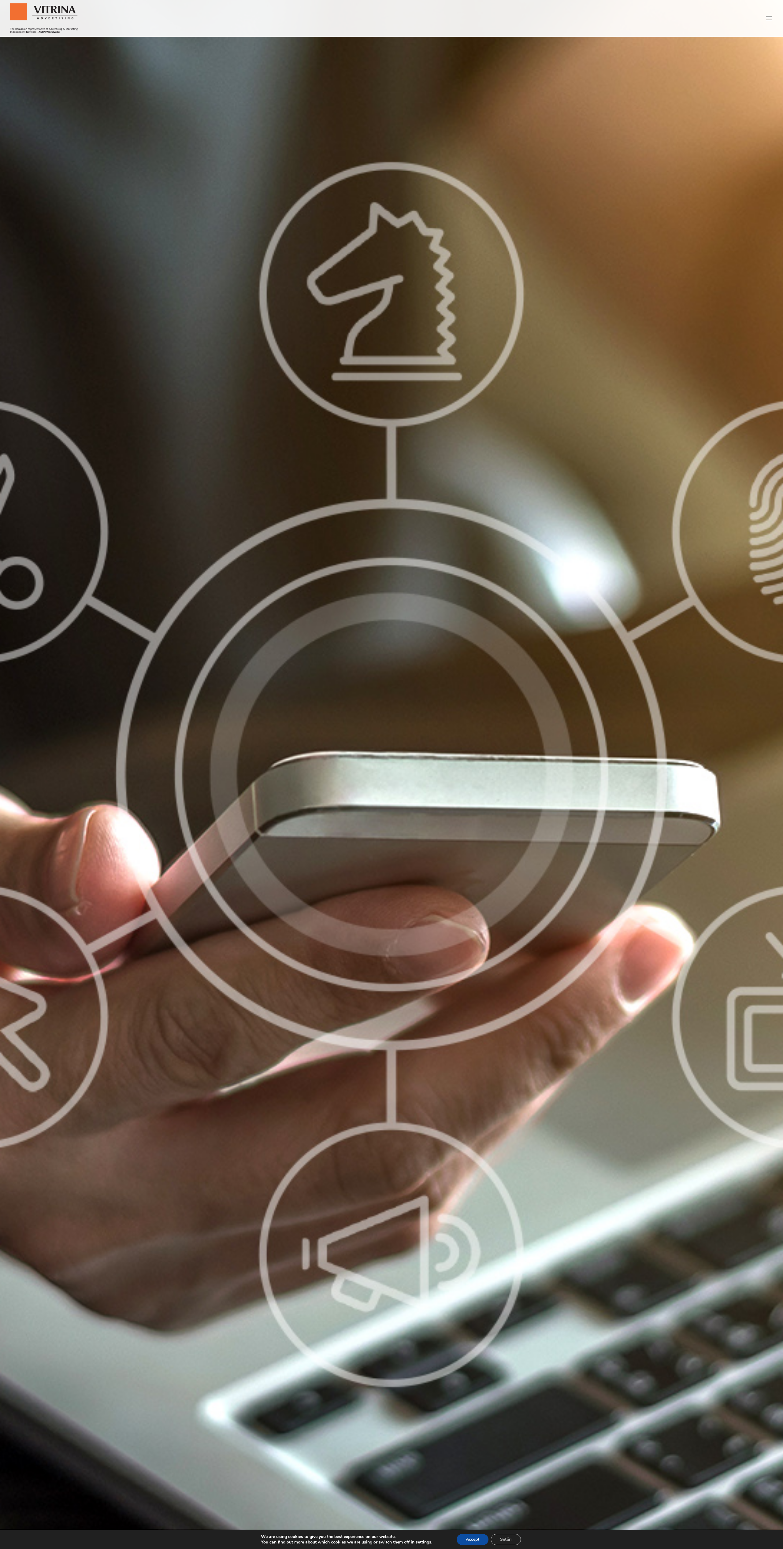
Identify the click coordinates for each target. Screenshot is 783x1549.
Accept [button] (472, 1539)
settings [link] (423, 1542)
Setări (506, 1539)
